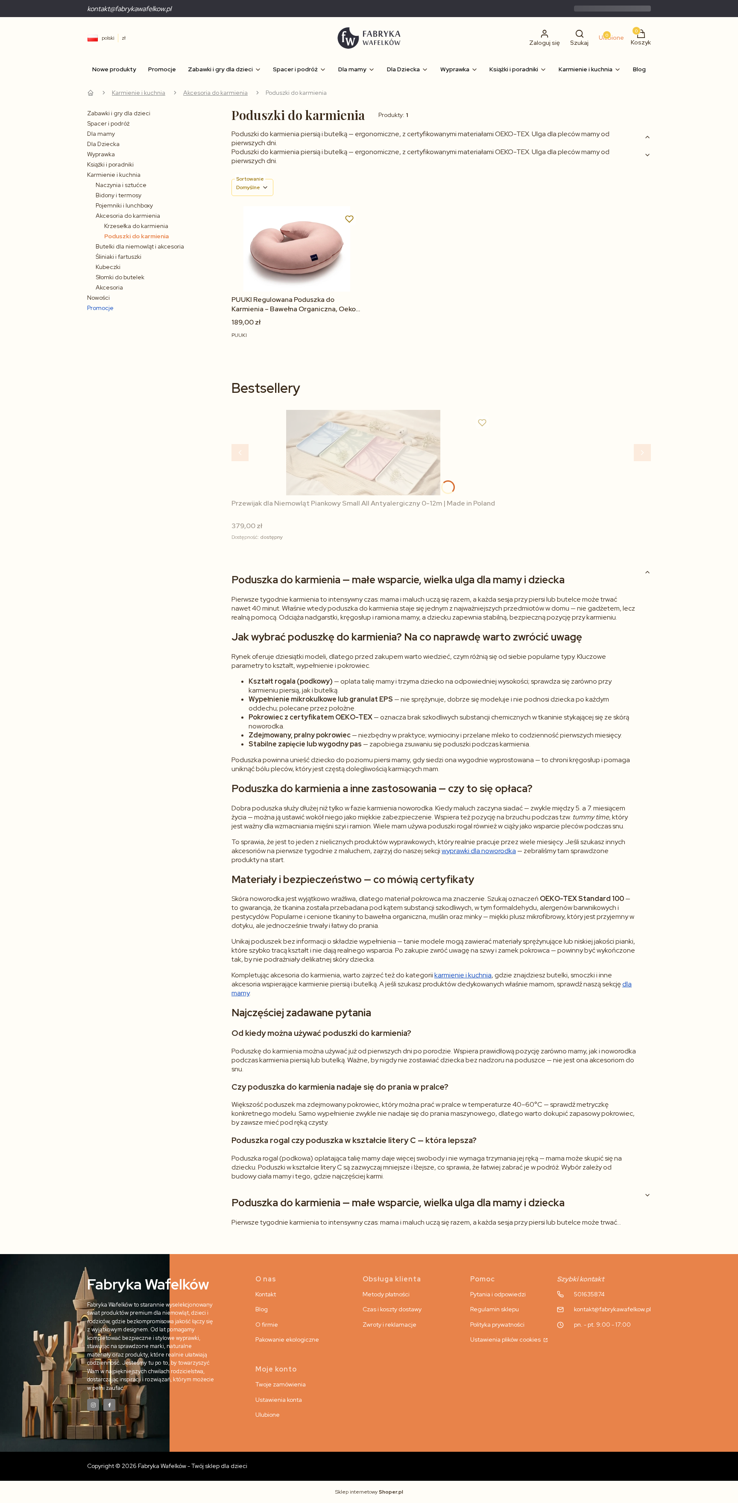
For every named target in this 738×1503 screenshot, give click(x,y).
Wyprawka (101, 154)
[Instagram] (93, 1405)
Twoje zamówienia (280, 1384)
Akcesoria (109, 287)
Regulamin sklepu (494, 1309)
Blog (261, 1309)
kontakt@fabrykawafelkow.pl (129, 8)
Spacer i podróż (108, 123)
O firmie (266, 1324)
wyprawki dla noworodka (479, 850)
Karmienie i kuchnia (138, 92)
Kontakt (265, 1294)
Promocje (100, 308)
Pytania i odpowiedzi (498, 1294)
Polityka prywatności (497, 1324)
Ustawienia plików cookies (506, 1339)
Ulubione (267, 1414)
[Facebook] (109, 1405)
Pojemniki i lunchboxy (124, 205)
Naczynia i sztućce (121, 185)
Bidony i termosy (118, 195)
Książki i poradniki (110, 164)
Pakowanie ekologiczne (287, 1339)
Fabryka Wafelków (90, 92)
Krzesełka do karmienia (136, 226)
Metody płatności (386, 1294)
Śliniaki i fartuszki (118, 256)
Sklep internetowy (369, 1491)
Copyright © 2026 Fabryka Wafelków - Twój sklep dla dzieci (167, 1466)
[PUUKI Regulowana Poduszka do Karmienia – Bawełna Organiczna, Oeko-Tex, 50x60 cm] (296, 249)
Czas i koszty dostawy (392, 1309)
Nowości (98, 297)
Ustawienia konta (278, 1400)
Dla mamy (101, 133)
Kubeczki (108, 267)
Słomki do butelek (120, 277)
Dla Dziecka (103, 144)
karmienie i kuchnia (463, 975)
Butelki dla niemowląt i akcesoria (140, 246)
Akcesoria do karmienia (215, 92)
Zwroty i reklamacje (389, 1324)
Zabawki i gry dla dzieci (118, 113)
